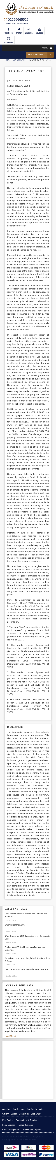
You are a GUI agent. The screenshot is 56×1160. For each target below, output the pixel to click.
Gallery (5, 1114)
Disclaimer (35, 1114)
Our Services (18, 1109)
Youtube (39, 33)
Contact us (24, 1114)
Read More (10, 1036)
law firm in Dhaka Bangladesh (31, 1025)
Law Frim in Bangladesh (19, 985)
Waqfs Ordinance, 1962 (15, 925)
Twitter (19, 33)
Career (14, 1114)
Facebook (8, 33)
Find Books (7, 1120)
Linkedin (29, 33)
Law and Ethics (19, 60)
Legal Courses (8, 1125)
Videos (42, 1109)
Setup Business (26, 1125)
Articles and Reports (32, 1129)
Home (8, 60)
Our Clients (32, 1109)
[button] (45, 48)
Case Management (10, 1129)
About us (6, 1109)
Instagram (8, 42)
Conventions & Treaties (26, 1120)
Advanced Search (36, 55)
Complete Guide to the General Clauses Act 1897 (27, 969)
